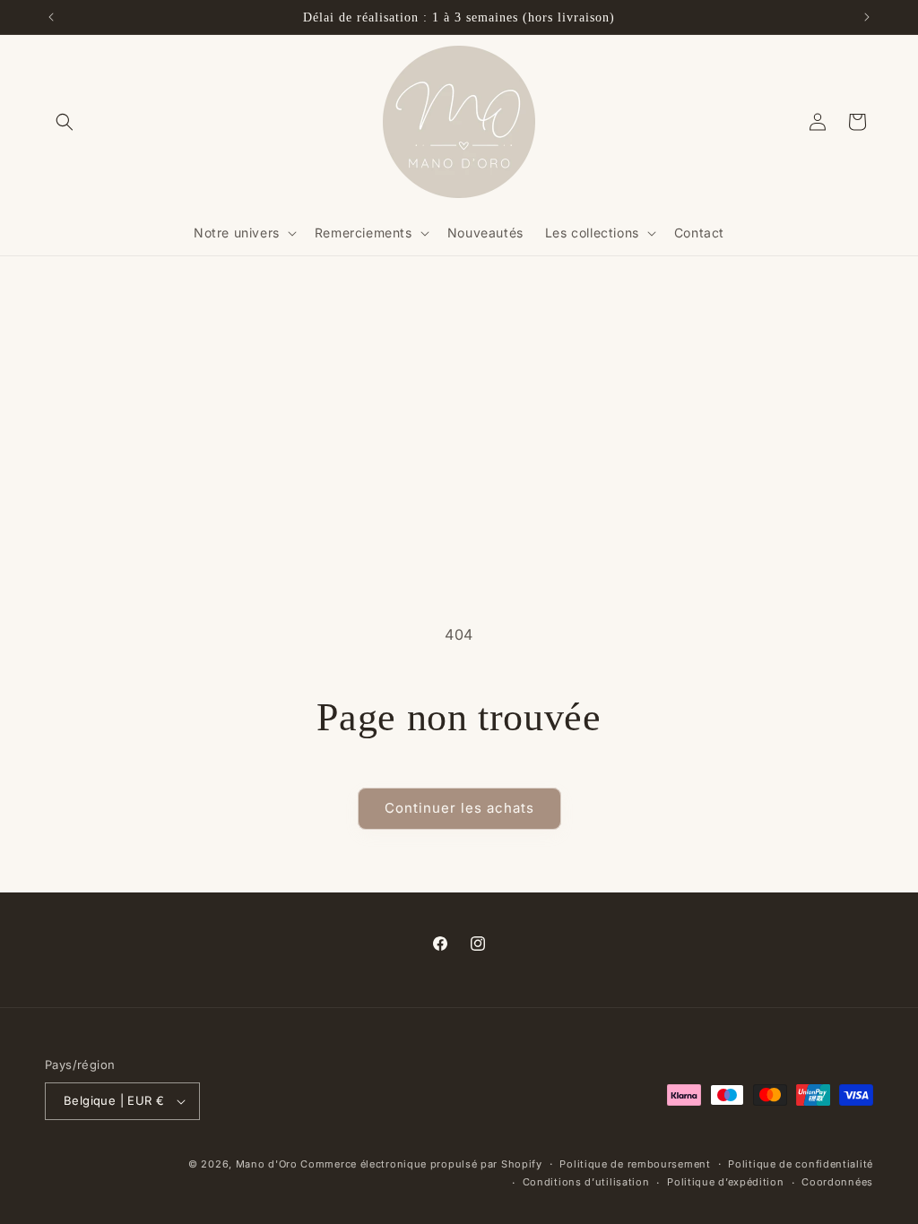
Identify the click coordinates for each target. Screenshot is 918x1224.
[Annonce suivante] (867, 17)
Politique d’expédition (725, 1182)
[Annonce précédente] (51, 17)
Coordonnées (837, 1182)
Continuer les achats (459, 807)
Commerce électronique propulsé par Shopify (420, 1164)
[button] (64, 122)
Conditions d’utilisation (586, 1182)
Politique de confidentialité (800, 1164)
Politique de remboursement (634, 1164)
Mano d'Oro (267, 1164)
